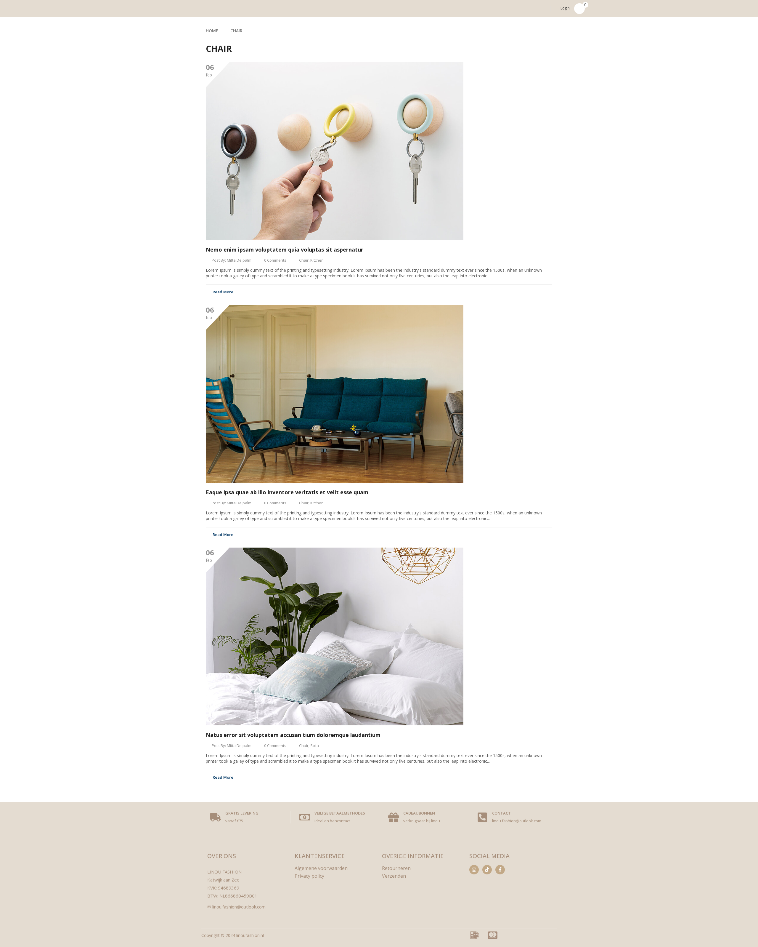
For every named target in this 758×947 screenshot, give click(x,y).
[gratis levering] (215, 817)
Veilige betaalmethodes (339, 813)
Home (212, 30)
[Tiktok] (487, 869)
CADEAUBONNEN (419, 813)
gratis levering (241, 813)
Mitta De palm (239, 260)
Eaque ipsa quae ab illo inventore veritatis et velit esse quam (287, 492)
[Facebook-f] (500, 869)
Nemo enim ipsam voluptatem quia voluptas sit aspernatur (284, 249)
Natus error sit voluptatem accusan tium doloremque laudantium (293, 734)
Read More (223, 292)
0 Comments (275, 260)
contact (501, 813)
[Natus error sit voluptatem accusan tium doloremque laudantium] (334, 636)
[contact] (482, 817)
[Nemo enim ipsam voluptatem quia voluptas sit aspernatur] (334, 151)
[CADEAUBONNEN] (393, 817)
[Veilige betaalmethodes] (304, 817)
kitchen (317, 260)
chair (304, 260)
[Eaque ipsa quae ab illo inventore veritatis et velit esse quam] (334, 394)
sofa (314, 745)
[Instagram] (474, 869)
